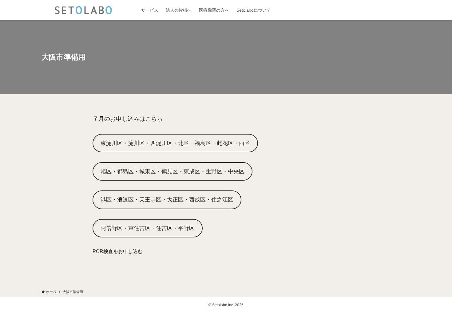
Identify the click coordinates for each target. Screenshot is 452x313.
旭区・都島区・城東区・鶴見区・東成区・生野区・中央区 (172, 171)
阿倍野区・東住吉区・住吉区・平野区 (148, 228)
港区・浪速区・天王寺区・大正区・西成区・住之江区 (167, 200)
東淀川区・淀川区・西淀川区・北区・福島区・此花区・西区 (175, 143)
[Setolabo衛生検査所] (83, 10)
